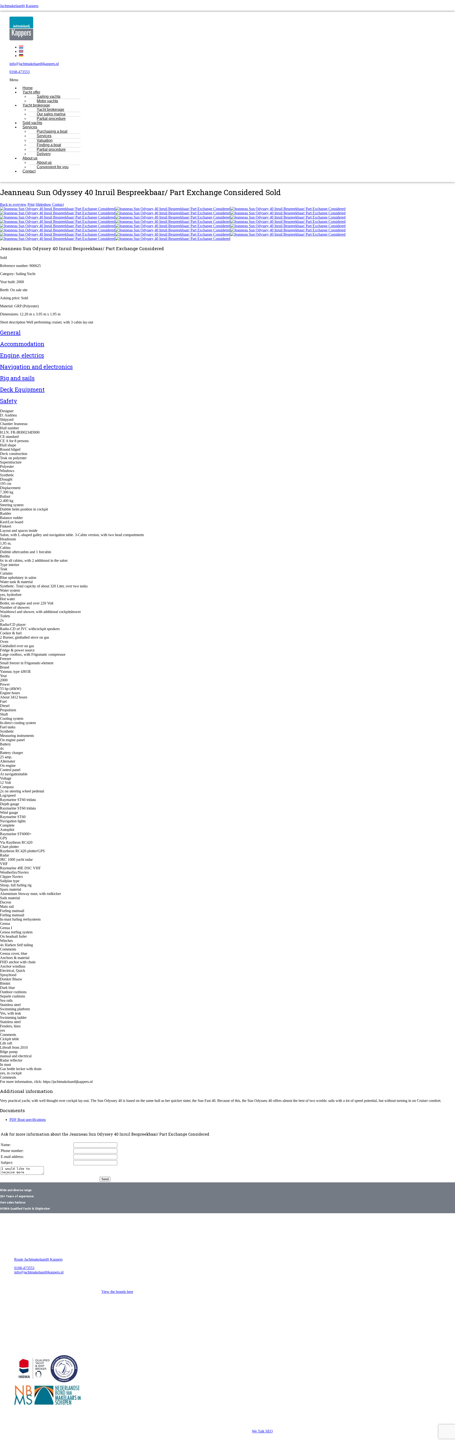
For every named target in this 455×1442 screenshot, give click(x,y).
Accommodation (22, 344)
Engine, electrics (22, 355)
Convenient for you (52, 167)
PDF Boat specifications (27, 1120)
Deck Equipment (22, 389)
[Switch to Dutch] (21, 47)
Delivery (44, 154)
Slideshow (43, 204)
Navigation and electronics (36, 366)
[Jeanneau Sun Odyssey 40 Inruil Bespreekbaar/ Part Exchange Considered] (57, 209)
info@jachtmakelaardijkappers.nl (34, 64)
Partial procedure (51, 119)
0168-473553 (19, 72)
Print (31, 204)
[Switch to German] (21, 56)
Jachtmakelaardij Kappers (19, 6)
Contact (29, 171)
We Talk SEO (262, 1431)
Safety (8, 401)
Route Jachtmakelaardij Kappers (38, 1259)
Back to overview (13, 204)
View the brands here (117, 1292)
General (10, 332)
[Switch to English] (21, 51)
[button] (205, 80)
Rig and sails (17, 378)
